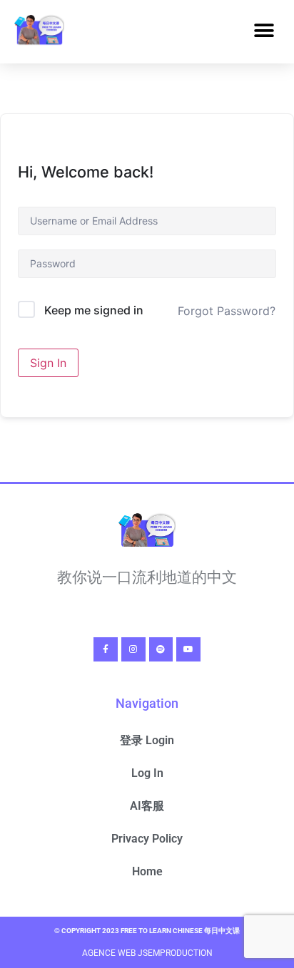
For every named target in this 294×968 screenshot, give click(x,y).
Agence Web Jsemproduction (147, 953)
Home (147, 871)
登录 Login (147, 740)
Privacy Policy (147, 838)
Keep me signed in (93, 310)
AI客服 (147, 806)
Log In (147, 773)
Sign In (48, 363)
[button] (264, 31)
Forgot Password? (226, 311)
